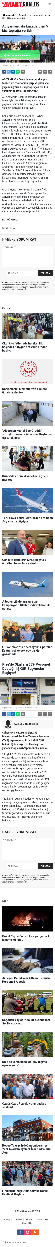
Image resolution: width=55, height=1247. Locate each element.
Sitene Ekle (27, 1223)
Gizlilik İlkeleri (42, 1219)
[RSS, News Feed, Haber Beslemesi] (35, 1232)
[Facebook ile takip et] (20, 1232)
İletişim (29, 1219)
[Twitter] (9, 72)
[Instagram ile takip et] (27, 1232)
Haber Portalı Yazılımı (17, 1242)
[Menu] (50, 4)
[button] (40, 72)
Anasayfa (10, 15)
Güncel (22, 15)
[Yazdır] (23, 72)
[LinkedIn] (13, 72)
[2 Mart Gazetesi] (20, 4)
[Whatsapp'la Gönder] (18, 72)
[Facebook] (4, 72)
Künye (19, 1219)
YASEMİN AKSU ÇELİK (26, 724)
